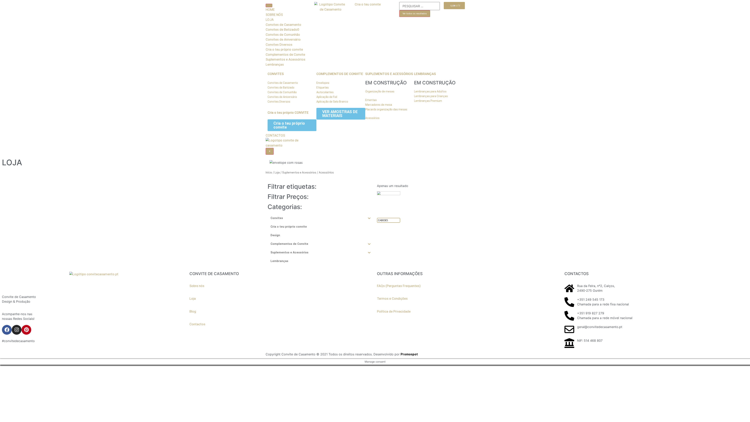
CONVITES (276, 74)
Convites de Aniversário (283, 39)
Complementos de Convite (285, 54)
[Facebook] (7, 330)
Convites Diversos (279, 44)
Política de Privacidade (394, 311)
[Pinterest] (26, 330)
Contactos (197, 324)
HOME (270, 10)
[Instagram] (16, 330)
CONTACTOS (275, 135)
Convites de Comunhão (283, 35)
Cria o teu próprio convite (284, 49)
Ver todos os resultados (415, 13)
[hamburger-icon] (269, 5)
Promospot (409, 354)
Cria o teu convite (368, 4)
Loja (277, 172)
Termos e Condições (392, 298)
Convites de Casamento (283, 25)
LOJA (270, 19)
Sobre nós (196, 286)
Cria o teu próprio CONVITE (288, 112)
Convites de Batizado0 (282, 29)
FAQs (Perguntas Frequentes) (399, 286)
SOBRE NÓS (274, 15)
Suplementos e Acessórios (285, 59)
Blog (192, 311)
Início (269, 172)
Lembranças (275, 64)
